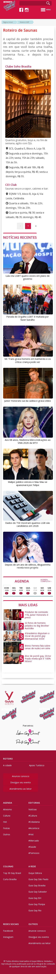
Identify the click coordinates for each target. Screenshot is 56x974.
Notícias (32, 809)
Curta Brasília (9, 879)
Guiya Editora (35, 873)
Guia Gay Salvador (37, 891)
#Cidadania (34, 821)
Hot (5, 821)
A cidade (7, 765)
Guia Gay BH (34, 898)
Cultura (6, 815)
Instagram (8, 937)
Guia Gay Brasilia (36, 885)
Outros (6, 834)
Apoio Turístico (36, 765)
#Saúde (32, 846)
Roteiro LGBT (24, 22)
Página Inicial (8, 22)
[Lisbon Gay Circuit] (28, 732)
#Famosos (33, 853)
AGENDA (33, 580)
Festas (6, 828)
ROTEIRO (8, 758)
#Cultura (32, 815)
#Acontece (33, 828)
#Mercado (33, 840)
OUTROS (33, 924)
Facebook (8, 930)
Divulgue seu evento (20, 782)
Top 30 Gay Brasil (12, 873)
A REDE (32, 866)
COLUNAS (8, 866)
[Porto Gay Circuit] (28, 741)
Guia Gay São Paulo (38, 879)
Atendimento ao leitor (20, 788)
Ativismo (7, 809)
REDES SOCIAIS (11, 924)
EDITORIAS (34, 802)
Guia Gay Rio (34, 910)
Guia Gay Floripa (36, 904)
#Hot (31, 834)
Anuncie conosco (20, 776)
